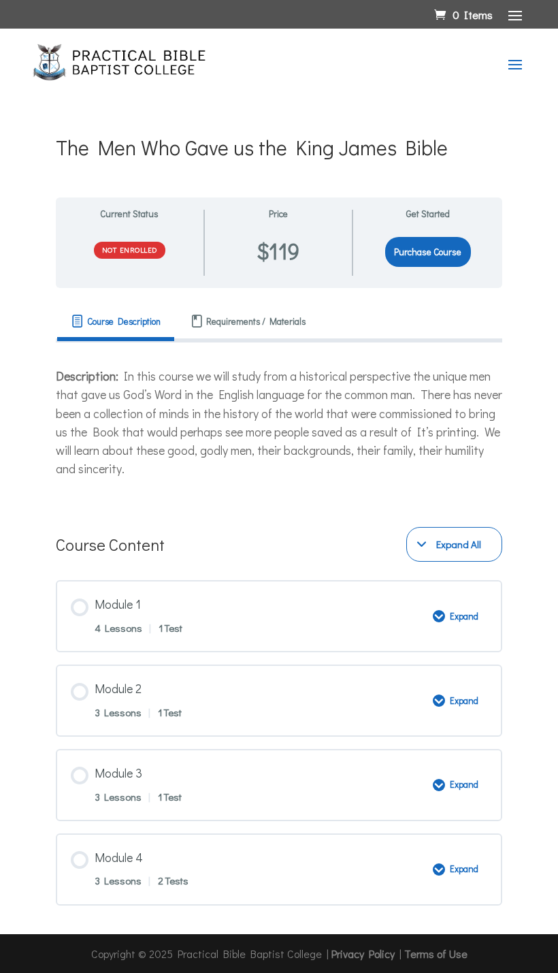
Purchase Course (427, 252)
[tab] (116, 321)
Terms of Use (435, 953)
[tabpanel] (279, 422)
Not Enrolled (129, 249)
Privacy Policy (363, 953)
